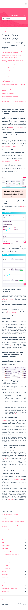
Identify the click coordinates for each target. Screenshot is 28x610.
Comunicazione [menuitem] (6, 545)
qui (15, 413)
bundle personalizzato (13, 312)
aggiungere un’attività (7, 345)
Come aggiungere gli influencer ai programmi (12, 518)
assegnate (10, 499)
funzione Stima (18, 479)
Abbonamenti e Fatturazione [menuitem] (9, 588)
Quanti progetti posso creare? (9, 73)
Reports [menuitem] (4, 571)
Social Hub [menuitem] (5, 580)
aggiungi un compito (9, 246)
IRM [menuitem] (3, 542)
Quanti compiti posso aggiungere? (11, 77)
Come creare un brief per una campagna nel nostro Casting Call (13, 525)
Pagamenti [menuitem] (5, 577)
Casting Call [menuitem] (7, 568)
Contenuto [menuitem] (5, 583)
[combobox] (13, 18)
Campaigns (16, 28)
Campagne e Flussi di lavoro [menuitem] (11, 554)
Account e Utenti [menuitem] (6, 537)
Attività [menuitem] (5, 557)
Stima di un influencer (7, 529)
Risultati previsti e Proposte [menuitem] (11, 560)
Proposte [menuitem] (6, 565)
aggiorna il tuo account (12, 311)
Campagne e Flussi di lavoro (9, 31)
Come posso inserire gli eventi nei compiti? (13, 67)
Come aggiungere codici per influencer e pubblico (13, 521)
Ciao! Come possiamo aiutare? (13, 16)
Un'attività (4, 420)
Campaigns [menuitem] (5, 548)
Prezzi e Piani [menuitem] (5, 591)
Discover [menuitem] (4, 539)
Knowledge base (6, 28)
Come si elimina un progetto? (9, 64)
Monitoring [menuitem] (5, 574)
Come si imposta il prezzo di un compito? (13, 70)
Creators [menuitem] (4, 585)
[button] (25, 537)
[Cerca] (25, 18)
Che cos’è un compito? (8, 93)
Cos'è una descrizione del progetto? (10, 514)
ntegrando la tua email (15, 127)
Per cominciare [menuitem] (6, 534)
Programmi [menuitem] (7, 562)
